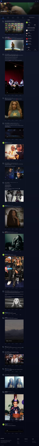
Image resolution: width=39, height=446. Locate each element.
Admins (18, 442)
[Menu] (37, 1)
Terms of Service (34, 442)
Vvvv (5, 346)
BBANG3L (6, 391)
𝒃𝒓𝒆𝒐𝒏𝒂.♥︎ (6, 317)
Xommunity (2, 438)
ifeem (6, 142)
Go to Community (31, 17)
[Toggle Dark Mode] (35, 1)
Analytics (18, 443)
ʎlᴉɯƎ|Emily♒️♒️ (7, 37)
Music (2, 9)
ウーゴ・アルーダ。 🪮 (8, 54)
